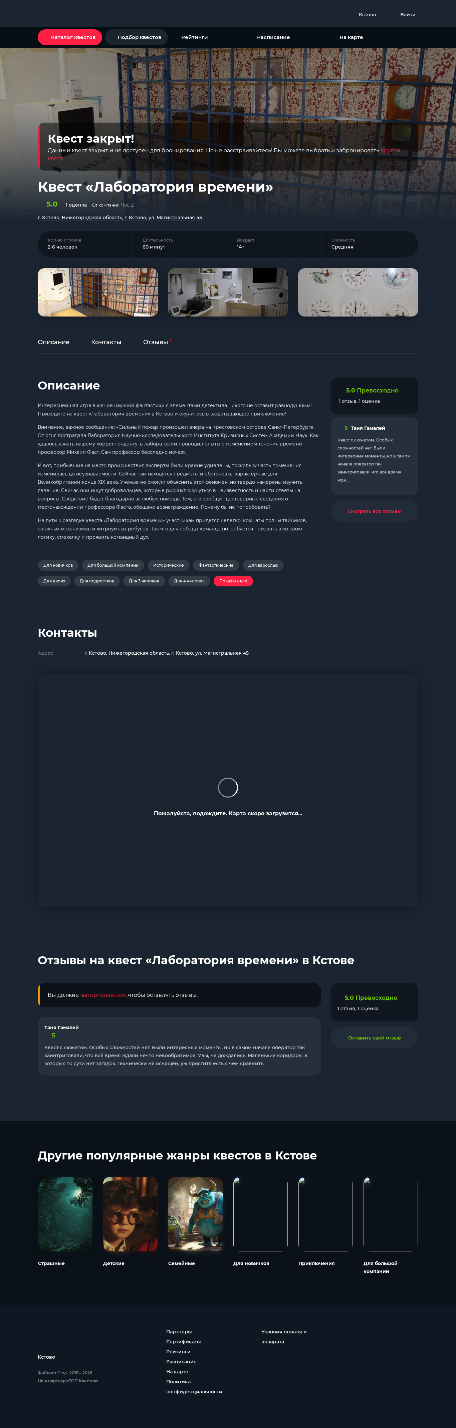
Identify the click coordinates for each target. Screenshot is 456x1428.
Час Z (127, 205)
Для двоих (54, 580)
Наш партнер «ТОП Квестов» (68, 1380)
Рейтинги (194, 37)
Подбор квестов (139, 37)
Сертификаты (183, 1342)
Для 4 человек (189, 580)
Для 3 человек (144, 580)
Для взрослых (263, 565)
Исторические (168, 565)
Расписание (273, 37)
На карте (351, 37)
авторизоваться (103, 995)
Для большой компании (113, 565)
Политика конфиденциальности (194, 1387)
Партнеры (179, 1332)
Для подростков (97, 580)
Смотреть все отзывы (375, 511)
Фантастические (216, 565)
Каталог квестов (73, 37)
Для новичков (58, 565)
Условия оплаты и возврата (284, 1337)
